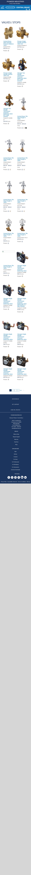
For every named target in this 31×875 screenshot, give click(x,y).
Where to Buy (16, 434)
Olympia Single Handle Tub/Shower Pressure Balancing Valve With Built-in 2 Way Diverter (22, 302)
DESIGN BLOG (15, 399)
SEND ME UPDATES (15, 409)
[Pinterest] (18, 477)
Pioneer (15, 417)
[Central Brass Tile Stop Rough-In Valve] (22, 104)
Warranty (16, 439)
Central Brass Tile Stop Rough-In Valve (22, 118)
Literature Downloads (15, 469)
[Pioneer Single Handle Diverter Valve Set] (22, 32)
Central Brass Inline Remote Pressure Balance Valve (8, 43)
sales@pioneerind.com (16, 428)
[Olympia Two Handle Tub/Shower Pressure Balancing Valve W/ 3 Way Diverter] (22, 64)
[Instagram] (15, 477)
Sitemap (28, 481)
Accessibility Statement (12, 481)
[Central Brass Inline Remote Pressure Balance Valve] (8, 32)
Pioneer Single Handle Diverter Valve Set (21, 43)
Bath (16, 451)
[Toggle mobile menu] (29, 9)
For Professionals (15, 461)
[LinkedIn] (25, 477)
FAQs (16, 444)
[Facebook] (8, 477)
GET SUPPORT (15, 404)
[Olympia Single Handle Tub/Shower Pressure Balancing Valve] (22, 257)
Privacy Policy (4, 481)
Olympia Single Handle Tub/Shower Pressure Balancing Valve (22, 268)
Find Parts (16, 442)
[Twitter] (12, 477)
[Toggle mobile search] (26, 9)
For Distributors (15, 464)
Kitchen (15, 454)
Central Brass (20, 417)
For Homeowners (15, 467)
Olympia (11, 417)
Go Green (15, 459)
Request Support (16, 436)
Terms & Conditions (22, 481)
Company (16, 456)
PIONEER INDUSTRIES (15, 1)
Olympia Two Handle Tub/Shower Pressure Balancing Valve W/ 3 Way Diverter (22, 77)
